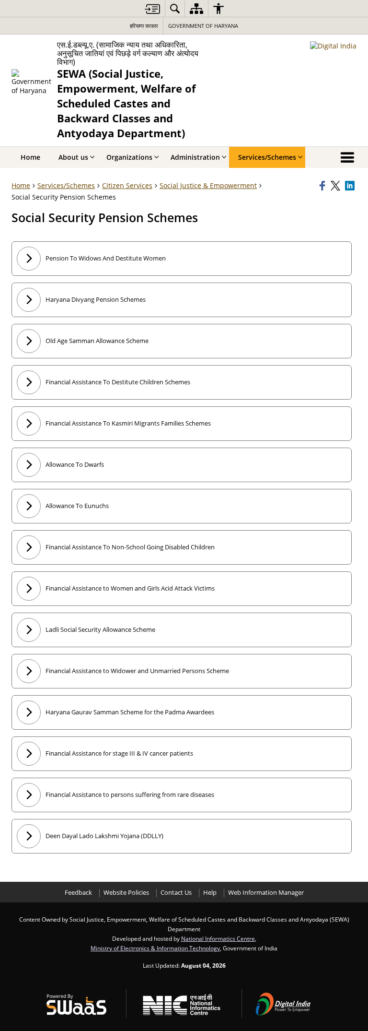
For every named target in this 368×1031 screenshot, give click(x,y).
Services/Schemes (66, 185)
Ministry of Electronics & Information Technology (155, 948)
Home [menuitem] (30, 157)
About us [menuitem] (73, 157)
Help (210, 893)
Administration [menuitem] (195, 157)
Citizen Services (127, 185)
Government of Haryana (203, 25)
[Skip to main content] (152, 9)
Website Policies (126, 893)
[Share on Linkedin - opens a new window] (350, 185)
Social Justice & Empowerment (208, 185)
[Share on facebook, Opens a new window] (323, 185)
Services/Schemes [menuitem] (267, 157)
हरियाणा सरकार (144, 25)
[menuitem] (174, 8)
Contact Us (176, 893)
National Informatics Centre (218, 938)
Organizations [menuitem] (129, 157)
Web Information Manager (266, 893)
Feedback (78, 893)
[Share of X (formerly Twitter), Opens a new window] (336, 185)
